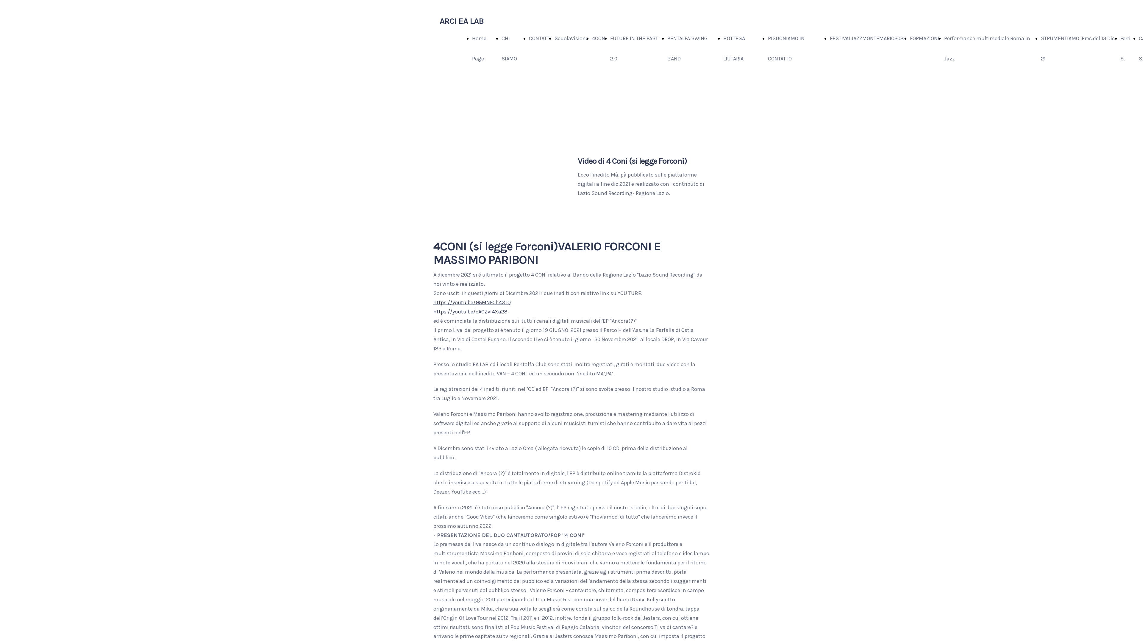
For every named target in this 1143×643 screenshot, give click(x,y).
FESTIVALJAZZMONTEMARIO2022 (868, 38)
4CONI (599, 38)
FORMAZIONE (925, 38)
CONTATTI (540, 38)
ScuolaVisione (571, 38)
